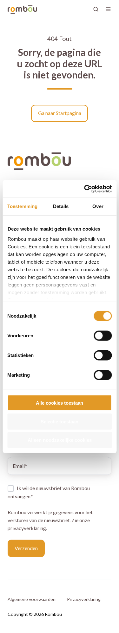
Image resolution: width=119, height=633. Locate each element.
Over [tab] (97, 206)
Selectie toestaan (59, 421)
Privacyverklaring (84, 599)
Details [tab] (61, 206)
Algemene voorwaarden (32, 599)
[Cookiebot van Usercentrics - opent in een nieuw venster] (85, 189)
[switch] (103, 336)
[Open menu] (108, 9)
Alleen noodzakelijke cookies (60, 440)
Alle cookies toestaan (59, 403)
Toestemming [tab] (22, 206)
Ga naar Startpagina (59, 113)
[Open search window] (96, 9)
